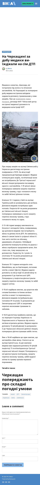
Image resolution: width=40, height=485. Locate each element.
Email (4, 447)
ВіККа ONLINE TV (28, 3)
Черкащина (7, 52)
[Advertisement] (20, 27)
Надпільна (6, 398)
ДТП (18, 394)
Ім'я (3, 438)
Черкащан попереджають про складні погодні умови (17, 381)
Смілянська (20, 398)
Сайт (3, 455)
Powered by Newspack (8, 479)
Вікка (10, 68)
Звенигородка (25, 394)
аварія (13, 394)
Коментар (5, 418)
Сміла (13, 398)
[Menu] (36, 3)
